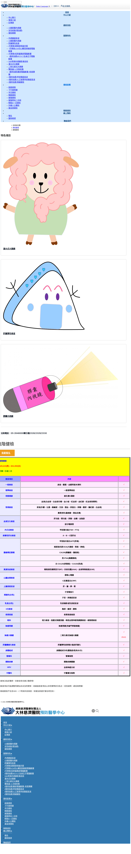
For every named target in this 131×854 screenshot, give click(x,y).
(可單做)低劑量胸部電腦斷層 (19, 54)
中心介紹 (67, 15)
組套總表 (12, 87)
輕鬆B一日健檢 (14, 103)
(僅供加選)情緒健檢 (16, 82)
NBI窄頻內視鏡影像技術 (18, 62)
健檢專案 (12, 33)
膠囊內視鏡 (8, 416)
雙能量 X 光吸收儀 (15, 69)
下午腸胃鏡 (13, 90)
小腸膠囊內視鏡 (14, 28)
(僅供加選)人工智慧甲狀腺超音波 (21, 80)
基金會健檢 (13, 108)
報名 (10, 116)
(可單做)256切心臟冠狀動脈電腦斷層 (19, 768)
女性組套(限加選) (15, 30)
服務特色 (67, 36)
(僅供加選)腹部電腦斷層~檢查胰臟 (18, 786)
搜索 (2, 2)
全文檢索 (67, 6)
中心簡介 (12, 18)
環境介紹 (12, 20)
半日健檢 (12, 93)
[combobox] (13, 2)
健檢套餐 (67, 85)
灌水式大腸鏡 (13, 64)
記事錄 (11, 23)
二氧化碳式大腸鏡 (15, 67)
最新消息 (67, 25)
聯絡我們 (67, 121)
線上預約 (67, 113)
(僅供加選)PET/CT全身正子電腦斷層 (19, 774)
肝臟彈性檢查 (13, 43)
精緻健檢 (12, 95)
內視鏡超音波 (13, 38)
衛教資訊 (67, 111)
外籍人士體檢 (13, 105)
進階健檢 (12, 98)
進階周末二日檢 (14, 100)
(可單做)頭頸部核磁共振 (18, 46)
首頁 (67, 12)
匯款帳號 (12, 118)
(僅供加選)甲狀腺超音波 (18, 77)
